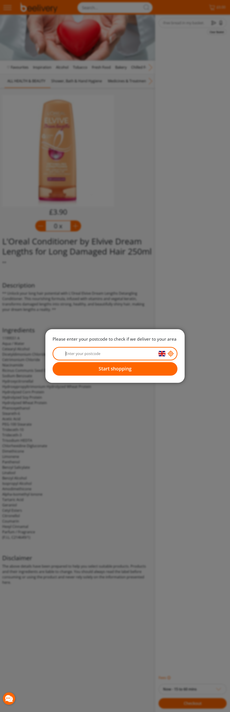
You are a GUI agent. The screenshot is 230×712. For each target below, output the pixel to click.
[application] (9, 699)
